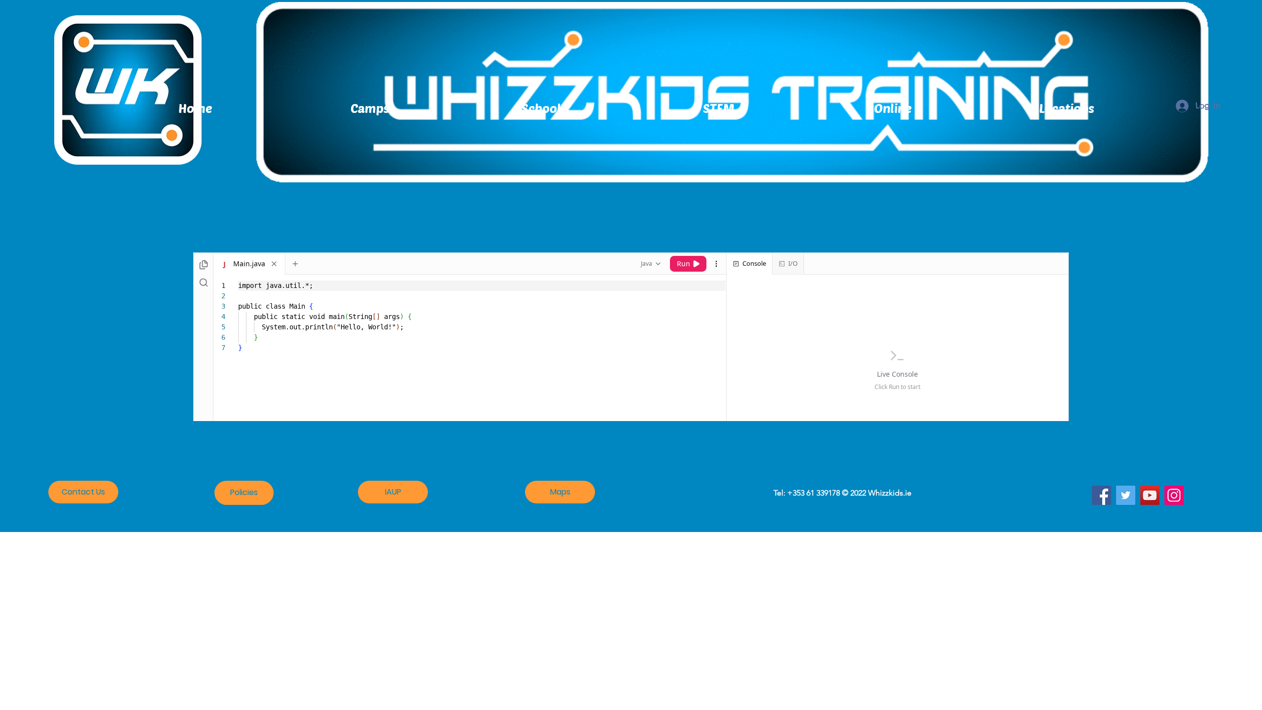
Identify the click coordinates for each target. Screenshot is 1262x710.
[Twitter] (1125, 495)
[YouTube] (1149, 495)
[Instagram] (1174, 495)
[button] (1067, 108)
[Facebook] (1101, 495)
